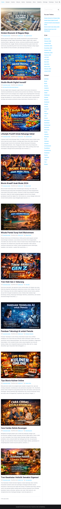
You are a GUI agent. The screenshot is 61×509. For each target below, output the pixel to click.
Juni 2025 (46, 59)
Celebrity (39, 2)
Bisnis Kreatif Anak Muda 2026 (14, 183)
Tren (45, 162)
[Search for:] (52, 9)
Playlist (46, 155)
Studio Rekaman (15, 87)
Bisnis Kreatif (28, 185)
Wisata (46, 164)
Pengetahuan (47, 150)
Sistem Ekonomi (29, 35)
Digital (45, 92)
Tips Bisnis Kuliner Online (12, 380)
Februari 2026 (47, 41)
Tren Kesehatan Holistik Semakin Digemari (20, 477)
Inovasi (46, 118)
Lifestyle (46, 134)
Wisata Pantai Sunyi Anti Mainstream (17, 232)
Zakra (37, 506)
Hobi (45, 115)
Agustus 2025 (47, 55)
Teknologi (51, 2)
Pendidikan (47, 148)
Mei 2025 (46, 61)
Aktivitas (46, 78)
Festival (46, 106)
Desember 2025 (48, 45)
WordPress (43, 506)
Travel (56, 2)
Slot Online (9, 87)
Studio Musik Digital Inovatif (13, 82)
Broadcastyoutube (27, 506)
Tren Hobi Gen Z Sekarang (12, 282)
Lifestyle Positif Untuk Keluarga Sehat (17, 134)
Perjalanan (46, 152)
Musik (45, 138)
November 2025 (48, 48)
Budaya (46, 85)
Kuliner (23, 2)
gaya (45, 111)
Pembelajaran (47, 145)
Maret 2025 (47, 66)
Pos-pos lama (5, 498)
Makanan (46, 136)
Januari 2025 (47, 71)
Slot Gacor (5, 87)
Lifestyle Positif (29, 136)
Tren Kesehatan (29, 480)
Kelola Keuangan (28, 430)
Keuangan (46, 127)
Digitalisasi (47, 95)
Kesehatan (28, 2)
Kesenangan (47, 125)
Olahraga (45, 2)
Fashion (13, 2)
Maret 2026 (47, 38)
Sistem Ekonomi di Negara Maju (15, 33)
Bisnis (34, 2)
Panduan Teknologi (29, 333)
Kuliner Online (28, 383)
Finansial (46, 108)
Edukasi (8, 2)
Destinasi (46, 90)
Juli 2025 (46, 57)
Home (2, 2)
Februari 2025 (47, 68)
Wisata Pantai (28, 235)
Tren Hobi (28, 284)
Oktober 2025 (47, 50)
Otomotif (46, 143)
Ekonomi (46, 99)
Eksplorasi (46, 102)
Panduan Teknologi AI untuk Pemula (17, 331)
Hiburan (18, 2)
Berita (45, 81)
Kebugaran (47, 120)
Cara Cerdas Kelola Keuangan (14, 428)
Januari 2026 (47, 43)
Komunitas (46, 129)
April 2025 (46, 64)
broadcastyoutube (6, 35)
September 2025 (48, 52)
